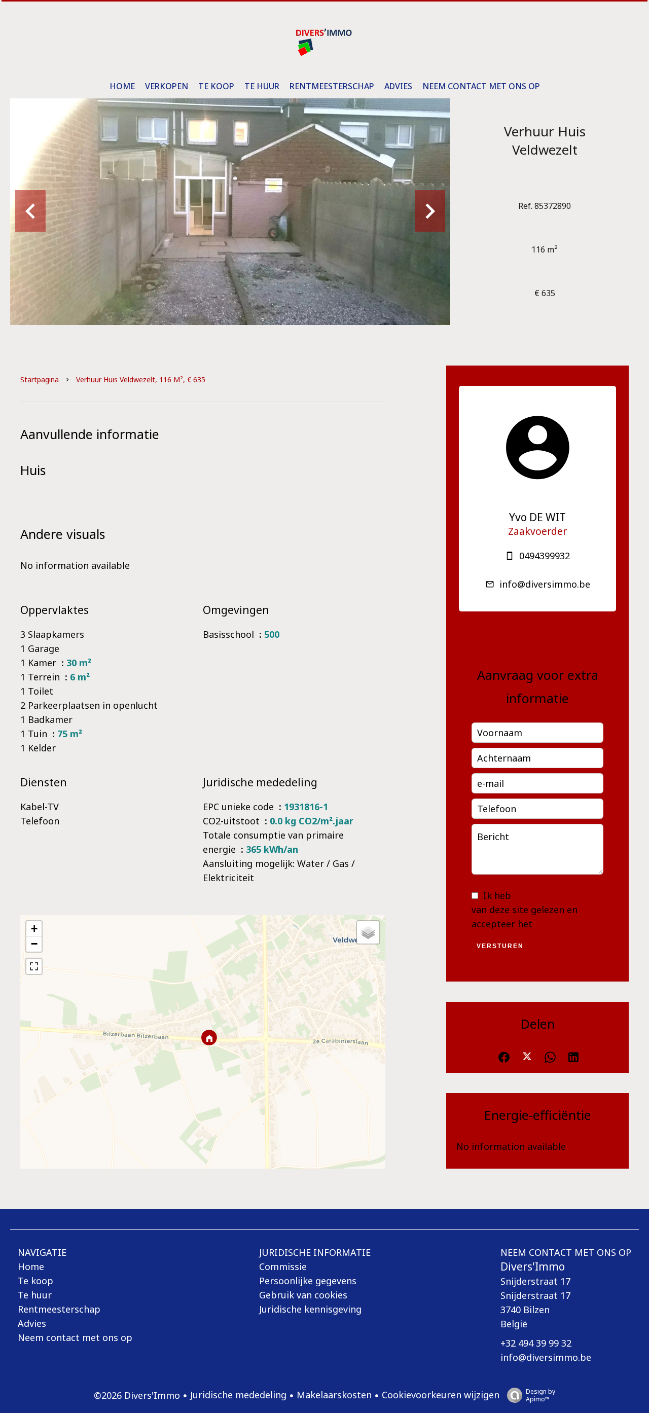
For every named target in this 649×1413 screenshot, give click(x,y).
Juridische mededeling (238, 1395)
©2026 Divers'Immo (137, 1395)
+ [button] (34, 928)
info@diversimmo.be (544, 584)
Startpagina (39, 379)
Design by (540, 1395)
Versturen (500, 946)
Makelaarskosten (334, 1395)
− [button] (34, 943)
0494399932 (544, 556)
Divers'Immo (532, 1266)
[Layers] (368, 932)
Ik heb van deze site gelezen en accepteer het (532, 909)
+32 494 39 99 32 (535, 1343)
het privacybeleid (553, 895)
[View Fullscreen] (34, 966)
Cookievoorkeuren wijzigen (440, 1395)
